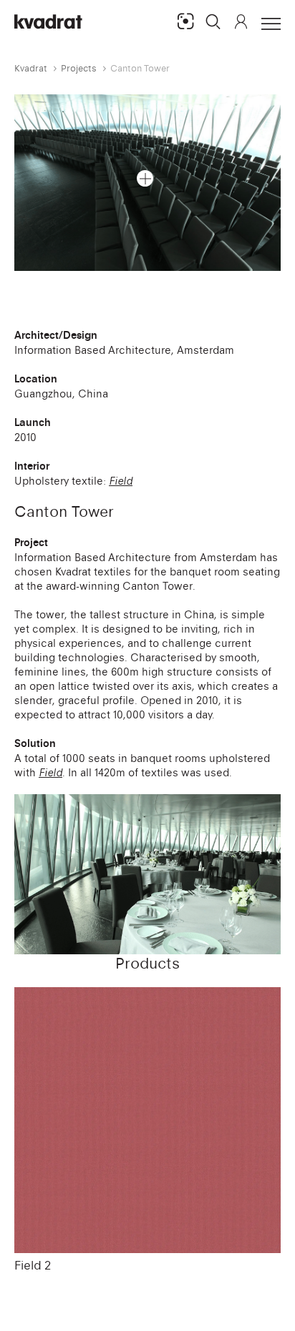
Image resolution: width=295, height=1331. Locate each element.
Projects (79, 68)
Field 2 (32, 1265)
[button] (213, 21)
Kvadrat (30, 68)
